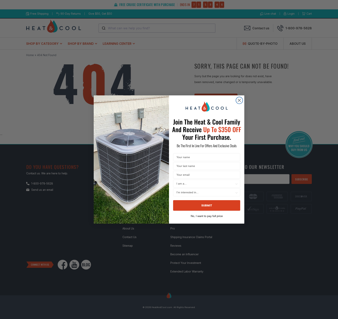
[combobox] (205, 183)
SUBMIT (206, 205)
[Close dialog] (239, 100)
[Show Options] (236, 183)
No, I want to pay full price (207, 216)
